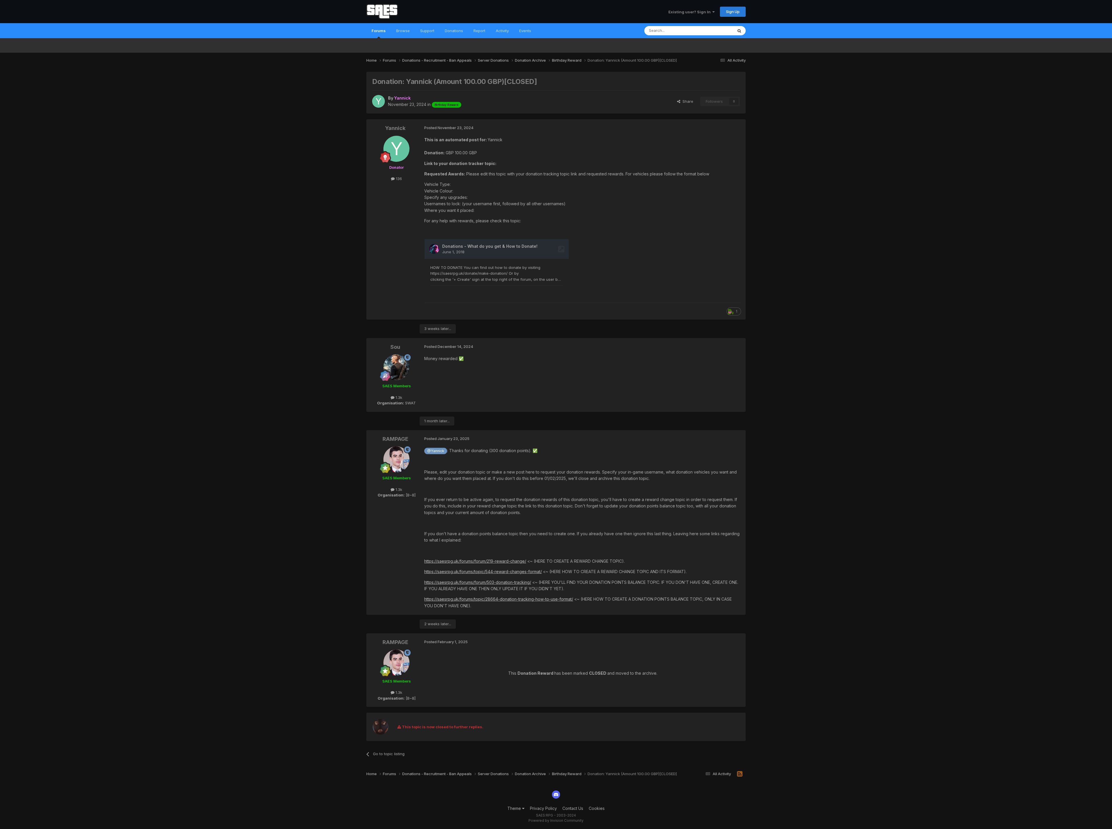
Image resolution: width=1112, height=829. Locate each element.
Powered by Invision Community (556, 820)
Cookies (597, 808)
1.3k (398, 397)
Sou (395, 347)
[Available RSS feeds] (740, 774)
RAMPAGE (395, 439)
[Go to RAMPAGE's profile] (396, 459)
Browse (403, 30)
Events (525, 30)
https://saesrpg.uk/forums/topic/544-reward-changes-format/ (483, 571)
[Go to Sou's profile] (396, 367)
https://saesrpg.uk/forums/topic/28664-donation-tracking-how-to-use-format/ (498, 599)
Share (686, 101)
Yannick (395, 128)
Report (479, 30)
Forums (379, 30)
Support (427, 30)
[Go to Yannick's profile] (378, 101)
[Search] (739, 30)
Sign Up (733, 11)
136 (398, 178)
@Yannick (435, 451)
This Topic (716, 30)
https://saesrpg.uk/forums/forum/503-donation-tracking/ (477, 582)
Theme (514, 808)
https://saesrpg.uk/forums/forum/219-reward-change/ (475, 561)
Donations (454, 30)
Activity (502, 30)
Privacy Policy (543, 808)
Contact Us (572, 808)
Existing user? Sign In (690, 12)
